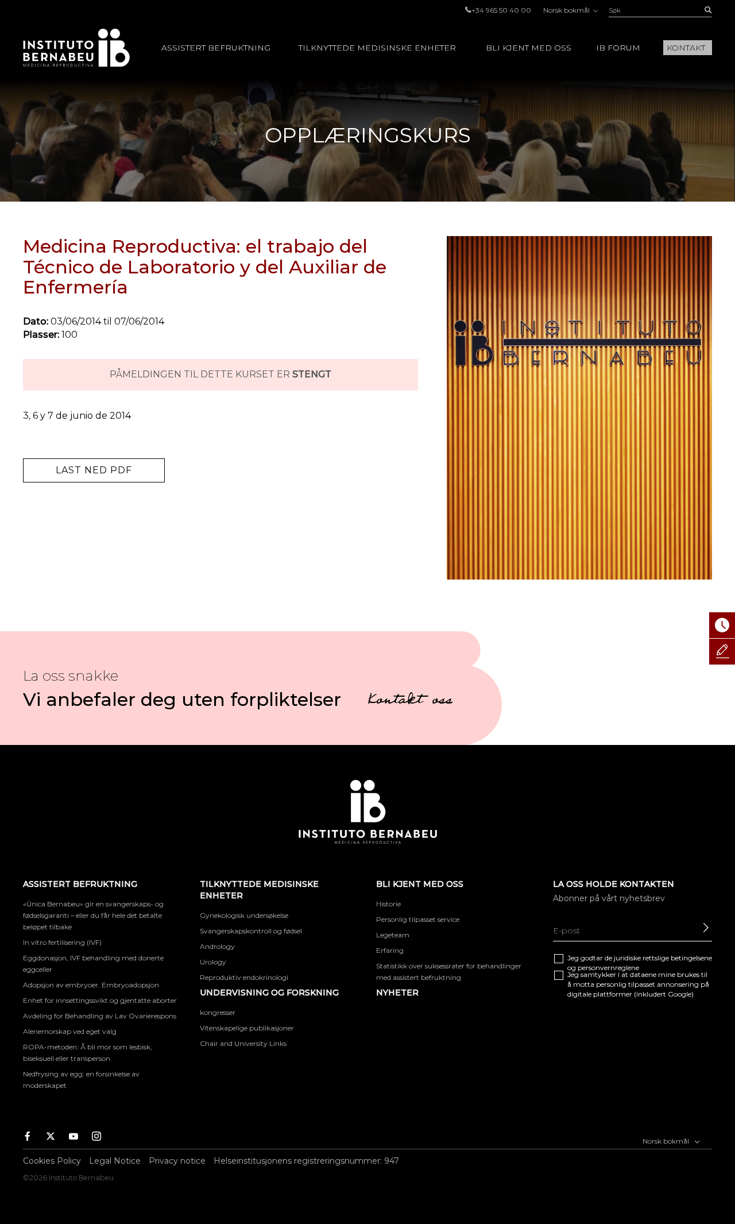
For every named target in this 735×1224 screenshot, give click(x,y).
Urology (213, 961)
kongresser (217, 1012)
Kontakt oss (410, 701)
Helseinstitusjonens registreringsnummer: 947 (306, 1161)
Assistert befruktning (215, 48)
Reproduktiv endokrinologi (244, 977)
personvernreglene (608, 967)
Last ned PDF (94, 470)
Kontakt (686, 48)
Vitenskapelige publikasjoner (247, 1028)
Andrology (217, 946)
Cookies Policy (52, 1161)
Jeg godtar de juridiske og (639, 962)
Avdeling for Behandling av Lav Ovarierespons (99, 1015)
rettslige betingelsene (677, 957)
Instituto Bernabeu (76, 48)
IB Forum (618, 48)
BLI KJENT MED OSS (528, 48)
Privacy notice (177, 1161)
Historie (388, 903)
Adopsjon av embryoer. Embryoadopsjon (91, 984)
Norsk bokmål (567, 10)
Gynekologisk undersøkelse (244, 915)
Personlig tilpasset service (417, 919)
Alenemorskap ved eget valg (70, 1031)
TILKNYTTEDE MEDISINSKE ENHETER (377, 48)
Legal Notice (115, 1161)
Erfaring (390, 950)
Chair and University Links (243, 1043)
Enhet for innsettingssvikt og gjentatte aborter (100, 1000)
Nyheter (397, 992)
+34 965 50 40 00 (501, 10)
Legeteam (392, 934)
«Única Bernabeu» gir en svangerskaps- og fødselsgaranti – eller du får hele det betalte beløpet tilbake (93, 915)
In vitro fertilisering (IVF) (62, 942)
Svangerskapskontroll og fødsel (251, 930)
